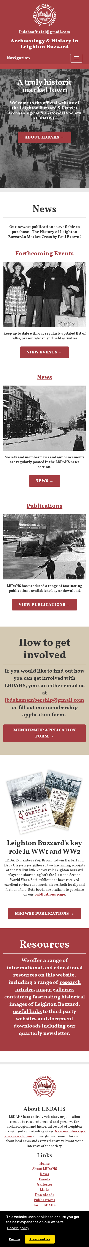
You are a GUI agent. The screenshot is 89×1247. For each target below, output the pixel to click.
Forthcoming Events (44, 253)
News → (45, 481)
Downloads (44, 1195)
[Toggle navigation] (76, 58)
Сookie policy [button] (18, 1228)
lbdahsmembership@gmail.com (44, 700)
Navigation (18, 58)
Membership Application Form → (44, 733)
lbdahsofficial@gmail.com (44, 32)
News (44, 377)
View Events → (44, 352)
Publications (44, 506)
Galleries (44, 1184)
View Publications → (45, 605)
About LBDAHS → (45, 137)
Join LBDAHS (44, 1205)
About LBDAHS (44, 1169)
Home (44, 1163)
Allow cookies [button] (39, 1239)
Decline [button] (14, 1239)
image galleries (55, 989)
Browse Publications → (44, 914)
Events (44, 1179)
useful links (27, 1011)
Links (44, 1190)
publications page (49, 894)
